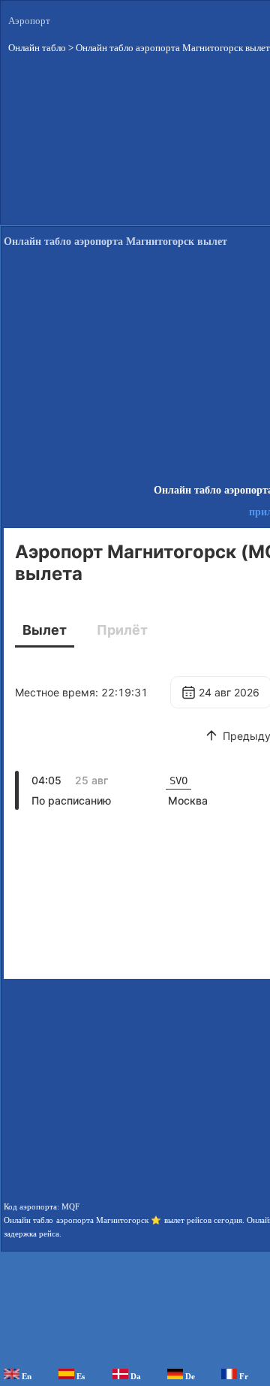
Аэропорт (29, 20)
